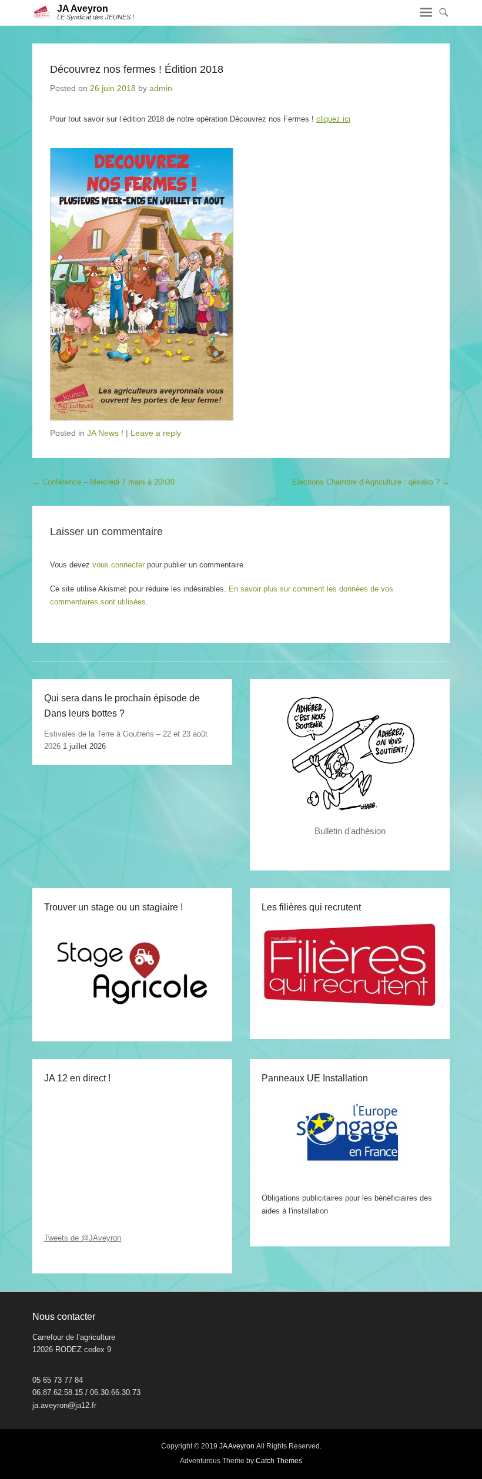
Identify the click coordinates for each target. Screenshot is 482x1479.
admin (160, 88)
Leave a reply (155, 433)
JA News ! (105, 433)
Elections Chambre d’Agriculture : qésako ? (371, 482)
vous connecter (118, 564)
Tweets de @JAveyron (82, 1237)
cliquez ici (333, 119)
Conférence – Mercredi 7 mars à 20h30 (103, 482)
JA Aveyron (82, 9)
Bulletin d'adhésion (350, 831)
